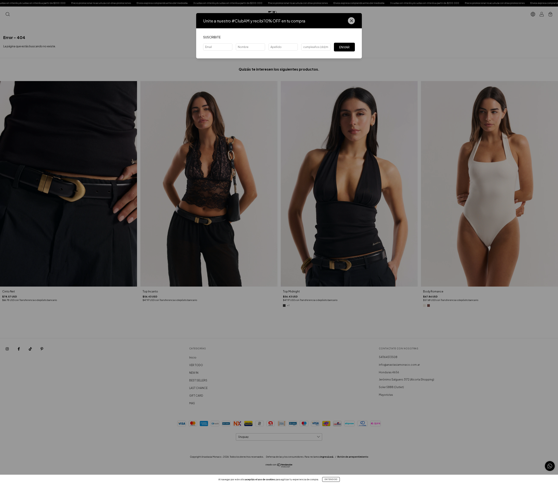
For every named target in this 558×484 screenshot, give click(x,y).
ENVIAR (344, 47)
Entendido (331, 479)
